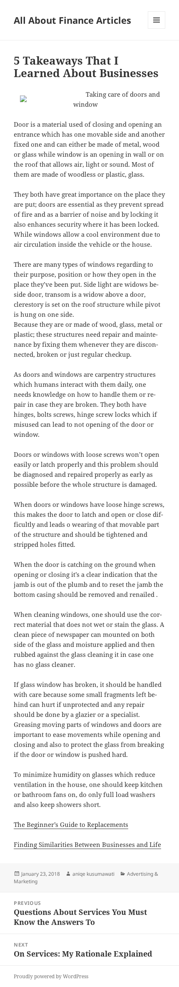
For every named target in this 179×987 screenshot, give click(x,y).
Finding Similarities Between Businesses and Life (87, 844)
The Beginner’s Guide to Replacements (71, 824)
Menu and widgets (156, 28)
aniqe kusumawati (93, 873)
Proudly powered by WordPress (51, 976)
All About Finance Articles (72, 20)
